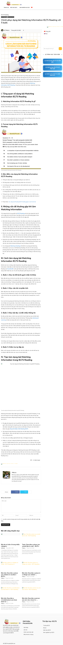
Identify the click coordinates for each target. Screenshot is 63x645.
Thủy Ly (7, 30)
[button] (58, 7)
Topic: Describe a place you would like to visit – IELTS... (31, 545)
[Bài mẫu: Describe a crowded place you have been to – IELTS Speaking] (10, 591)
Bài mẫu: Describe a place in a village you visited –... (31, 574)
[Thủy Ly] (2, 30)
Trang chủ (6, 7)
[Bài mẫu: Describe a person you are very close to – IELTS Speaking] (31, 591)
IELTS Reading (5, 15)
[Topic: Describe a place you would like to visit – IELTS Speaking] (31, 538)
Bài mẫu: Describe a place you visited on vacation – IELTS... (9, 574)
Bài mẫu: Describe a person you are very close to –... (31, 599)
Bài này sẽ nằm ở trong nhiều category (10, 545)
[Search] (60, 48)
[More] (30, 491)
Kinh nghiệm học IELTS (25, 7)
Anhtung (3, 548)
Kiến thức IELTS (13, 7)
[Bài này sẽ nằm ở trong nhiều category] (10, 538)
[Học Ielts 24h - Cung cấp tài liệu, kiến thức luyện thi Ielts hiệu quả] (12, 621)
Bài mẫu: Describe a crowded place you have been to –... (9, 600)
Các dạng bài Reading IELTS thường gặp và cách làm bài (22, 202)
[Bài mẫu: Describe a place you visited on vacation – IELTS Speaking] (10, 566)
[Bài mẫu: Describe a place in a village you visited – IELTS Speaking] (31, 566)
